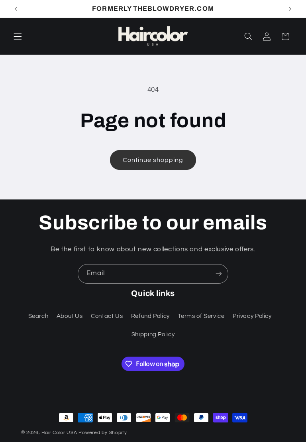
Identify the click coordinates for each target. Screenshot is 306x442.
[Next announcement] (290, 9)
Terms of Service (201, 316)
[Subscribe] (219, 274)
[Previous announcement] (16, 9)
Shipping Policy (153, 334)
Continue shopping (153, 160)
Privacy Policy (252, 316)
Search (38, 316)
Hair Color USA (59, 432)
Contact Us (107, 316)
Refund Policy (150, 316)
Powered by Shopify (102, 432)
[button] (17, 36)
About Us (70, 316)
